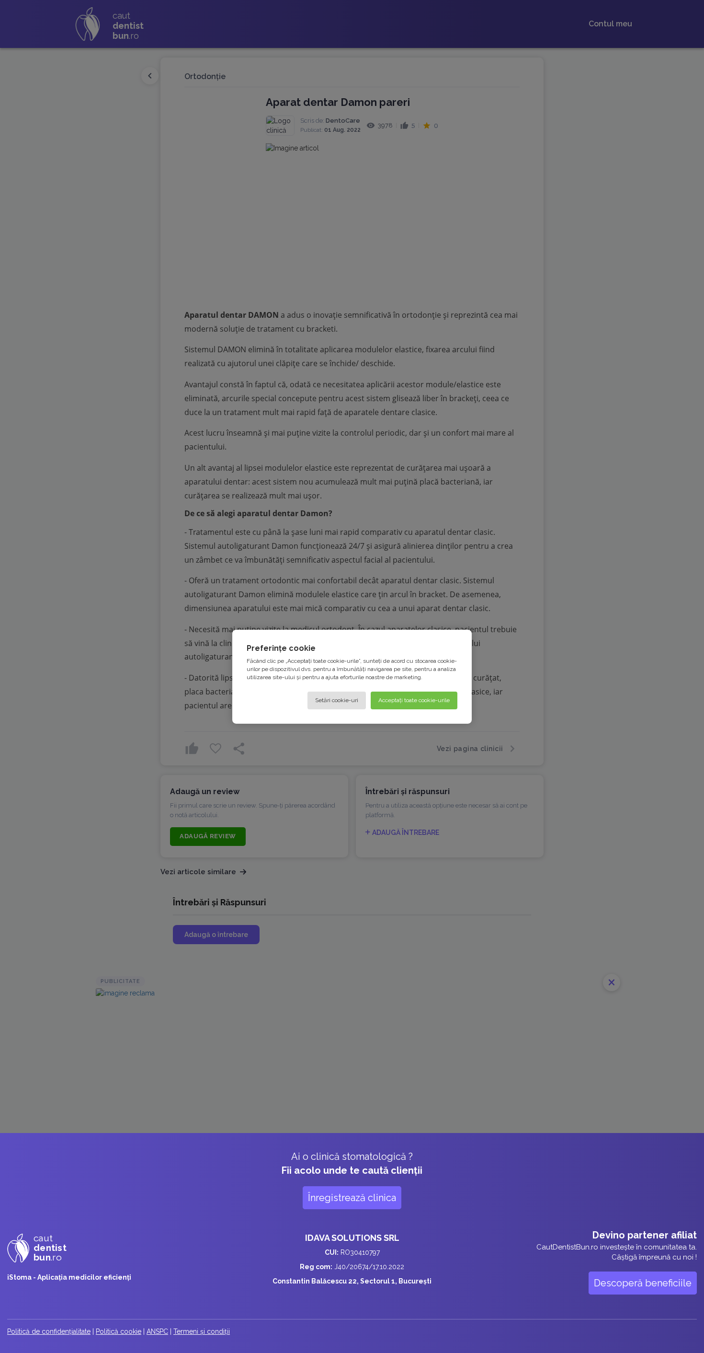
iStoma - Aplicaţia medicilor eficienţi (69, 1277)
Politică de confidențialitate (49, 1331)
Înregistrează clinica (352, 1197)
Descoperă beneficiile (643, 1283)
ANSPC (157, 1331)
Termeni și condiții (201, 1331)
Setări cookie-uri (336, 699)
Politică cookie (118, 1331)
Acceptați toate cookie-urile (414, 699)
